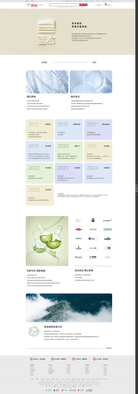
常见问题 (32, 371)
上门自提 (50, 367)
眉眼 (71, 7)
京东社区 (78, 379)
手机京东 (110, 1)
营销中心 (58, 379)
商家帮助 (52, 379)
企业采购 (91, 1)
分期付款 (68, 370)
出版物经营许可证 (60, 382)
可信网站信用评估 (49, 390)
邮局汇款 (68, 371)
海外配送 (50, 373)
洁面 (65, 7)
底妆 (60, 7)
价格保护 (87, 368)
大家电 (31, 373)
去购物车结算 (108, 5)
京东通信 (105, 373)
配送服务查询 (51, 370)
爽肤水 (68, 7)
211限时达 (51, 368)
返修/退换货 (87, 371)
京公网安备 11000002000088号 (47, 381)
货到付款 (68, 367)
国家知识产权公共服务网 (89, 390)
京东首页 (29, 1)
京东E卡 (105, 371)
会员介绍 (32, 368)
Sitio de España (78, 386)
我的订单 (75, 1)
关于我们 (32, 379)
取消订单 (87, 373)
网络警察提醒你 (57, 390)
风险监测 (83, 379)
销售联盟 (73, 379)
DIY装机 (105, 368)
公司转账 (68, 373)
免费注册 (70, 1)
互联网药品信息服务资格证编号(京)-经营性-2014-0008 (74, 381)
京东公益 (93, 379)
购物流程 (32, 367)
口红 (58, 7)
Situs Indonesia (68, 386)
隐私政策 (88, 379)
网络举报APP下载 (81, 390)
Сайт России (58, 386)
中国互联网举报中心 (73, 390)
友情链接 (68, 379)
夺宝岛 (104, 367)
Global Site (50, 386)
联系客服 (32, 374)
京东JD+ (105, 374)
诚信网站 (65, 390)
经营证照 (75, 384)
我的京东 (80, 1)
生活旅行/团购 (33, 370)
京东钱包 (70, 387)
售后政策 (87, 367)
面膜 (62, 7)
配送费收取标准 (52, 371)
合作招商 (47, 379)
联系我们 (37, 379)
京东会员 (86, 1)
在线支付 (68, 368)
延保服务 (105, 370)
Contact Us (105, 379)
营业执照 (96, 384)
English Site (99, 379)
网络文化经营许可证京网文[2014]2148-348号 (74, 382)
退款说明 (87, 370)
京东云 (75, 387)
